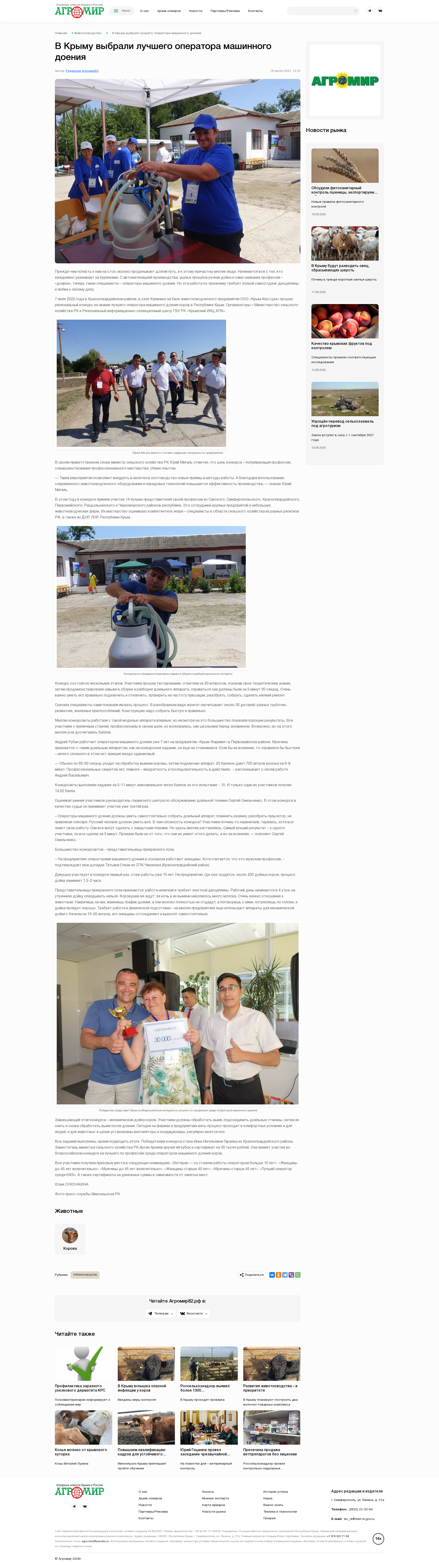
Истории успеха (275, 1491)
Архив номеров (169, 11)
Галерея (269, 1518)
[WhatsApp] (297, 1275)
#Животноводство (85, 1275)
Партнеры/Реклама (225, 11)
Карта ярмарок (213, 1505)
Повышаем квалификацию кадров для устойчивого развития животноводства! (142, 1454)
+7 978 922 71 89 (338, 1536)
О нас (144, 11)
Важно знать (273, 1505)
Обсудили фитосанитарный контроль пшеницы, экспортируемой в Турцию (344, 193)
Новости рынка (214, 1511)
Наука (267, 1498)
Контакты (255, 11)
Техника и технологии (280, 1511)
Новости (195, 11)
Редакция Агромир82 (82, 71)
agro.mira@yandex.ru (95, 1541)
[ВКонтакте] (272, 1275)
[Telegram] (285, 1275)
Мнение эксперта (215, 1498)
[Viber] (291, 1275)
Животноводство (88, 33)
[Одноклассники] (278, 1275)
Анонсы (208, 1491)
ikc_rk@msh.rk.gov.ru (359, 1519)
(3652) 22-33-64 (361, 1509)
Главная (61, 33)
